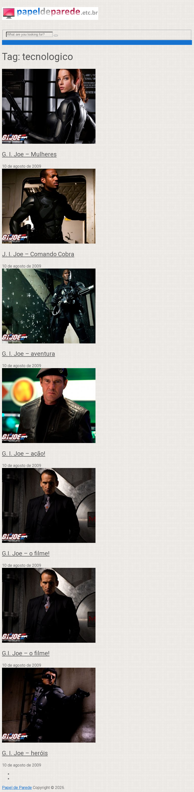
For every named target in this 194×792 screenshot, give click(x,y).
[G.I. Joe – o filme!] (97, 506)
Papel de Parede (17, 787)
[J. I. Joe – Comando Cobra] (97, 207)
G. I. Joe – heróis (25, 753)
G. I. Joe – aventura (28, 353)
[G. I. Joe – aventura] (97, 306)
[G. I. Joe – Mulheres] (97, 107)
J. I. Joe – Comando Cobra (38, 254)
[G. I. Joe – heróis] (97, 706)
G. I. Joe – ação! (23, 453)
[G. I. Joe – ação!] (97, 406)
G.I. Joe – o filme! (26, 553)
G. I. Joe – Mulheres (29, 154)
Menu (7, 42)
